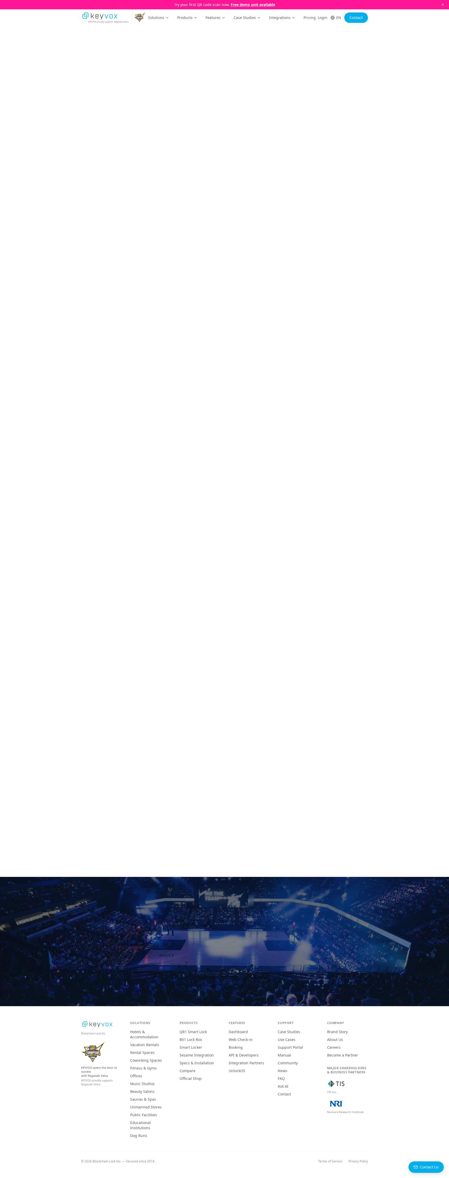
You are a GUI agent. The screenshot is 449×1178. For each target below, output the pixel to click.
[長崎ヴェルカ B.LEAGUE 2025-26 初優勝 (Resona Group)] (140, 18)
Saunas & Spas (143, 1099)
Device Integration (213, 100)
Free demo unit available (253, 4)
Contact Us (429, 1167)
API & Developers (244, 1055)
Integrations (279, 17)
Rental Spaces (142, 1052)
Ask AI (283, 1086)
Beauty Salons (142, 1091)
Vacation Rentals (144, 1044)
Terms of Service (330, 1161)
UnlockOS (237, 1070)
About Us (335, 1039)
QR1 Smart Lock (193, 1031)
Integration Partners (246, 1062)
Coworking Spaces (146, 1060)
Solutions (156, 17)
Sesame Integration (197, 1055)
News (282, 1070)
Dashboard (238, 1031)
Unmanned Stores (146, 1107)
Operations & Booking (259, 100)
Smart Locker (191, 1047)
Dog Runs (138, 1135)
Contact (356, 17)
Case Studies (245, 17)
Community (288, 1062)
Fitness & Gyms (143, 1068)
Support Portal (290, 1047)
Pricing (309, 17)
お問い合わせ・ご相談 (192, 958)
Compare (187, 1070)
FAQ (281, 1078)
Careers (334, 1047)
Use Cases (286, 1039)
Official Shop (191, 1078)
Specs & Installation (197, 1062)
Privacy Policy (358, 1161)
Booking (236, 1047)
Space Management (305, 100)
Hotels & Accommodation (144, 1034)
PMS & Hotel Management (164, 100)
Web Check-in (241, 1039)
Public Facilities (143, 1114)
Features (213, 17)
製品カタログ (227, 976)
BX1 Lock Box (191, 1039)
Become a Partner (342, 1055)
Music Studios (142, 1083)
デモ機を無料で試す (259, 958)
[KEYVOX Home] (99, 15)
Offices (136, 1075)
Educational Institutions (140, 1125)
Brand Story (337, 1031)
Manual (284, 1055)
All (128, 100)
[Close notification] (443, 5)
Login (322, 17)
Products (185, 17)
